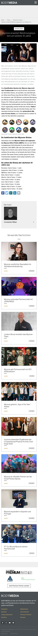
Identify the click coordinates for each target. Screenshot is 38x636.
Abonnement (24, 612)
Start (3, 20)
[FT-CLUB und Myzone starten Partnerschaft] (19, 533)
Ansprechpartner (6, 614)
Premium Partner (25, 614)
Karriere (4, 617)
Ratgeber (4, 609)
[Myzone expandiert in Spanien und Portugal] (19, 498)
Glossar (22, 617)
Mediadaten (24, 609)
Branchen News (18, 20)
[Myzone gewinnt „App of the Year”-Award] (19, 391)
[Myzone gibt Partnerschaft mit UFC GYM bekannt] (19, 356)
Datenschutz (14, 633)
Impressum (4, 633)
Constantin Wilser (10, 222)
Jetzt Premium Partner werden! (19, 586)
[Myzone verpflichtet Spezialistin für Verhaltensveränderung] (19, 251)
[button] (2, 192)
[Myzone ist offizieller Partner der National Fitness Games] (19, 463)
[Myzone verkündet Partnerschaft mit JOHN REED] (19, 286)
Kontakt (4, 612)
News (9, 20)
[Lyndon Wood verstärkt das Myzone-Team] (19, 321)
